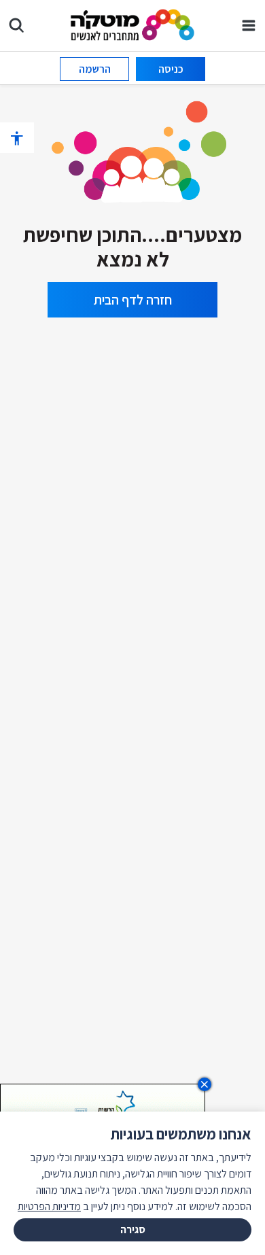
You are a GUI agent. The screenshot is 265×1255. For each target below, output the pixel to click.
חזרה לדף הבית (133, 300)
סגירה (132, 1229)
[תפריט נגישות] (17, 137)
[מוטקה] (133, 24)
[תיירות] (132, 149)
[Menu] (248, 25)
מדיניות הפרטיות (49, 1206)
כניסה (170, 69)
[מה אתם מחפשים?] (16, 25)
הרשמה (95, 69)
